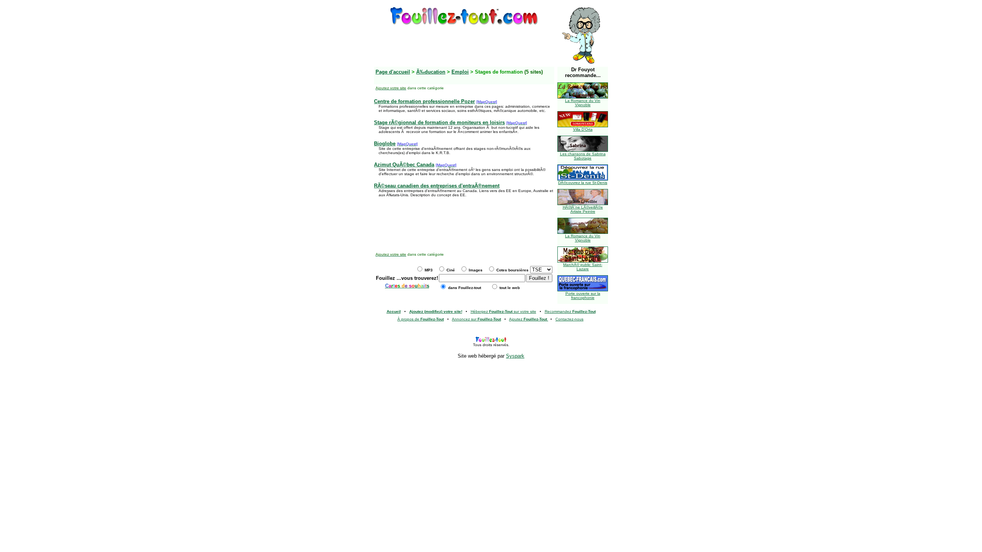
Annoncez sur (476, 319)
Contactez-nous (569, 319)
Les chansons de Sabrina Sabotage (583, 156)
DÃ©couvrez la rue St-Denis (582, 183)
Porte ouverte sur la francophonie (582, 295)
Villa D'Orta (583, 129)
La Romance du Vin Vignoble (582, 103)
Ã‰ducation (430, 72)
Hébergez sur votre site (503, 311)
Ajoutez (528, 319)
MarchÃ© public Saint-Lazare (582, 267)
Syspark (515, 356)
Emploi (460, 72)
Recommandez (570, 311)
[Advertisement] (464, 43)
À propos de (420, 319)
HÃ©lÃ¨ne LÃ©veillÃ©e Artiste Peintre (583, 209)
